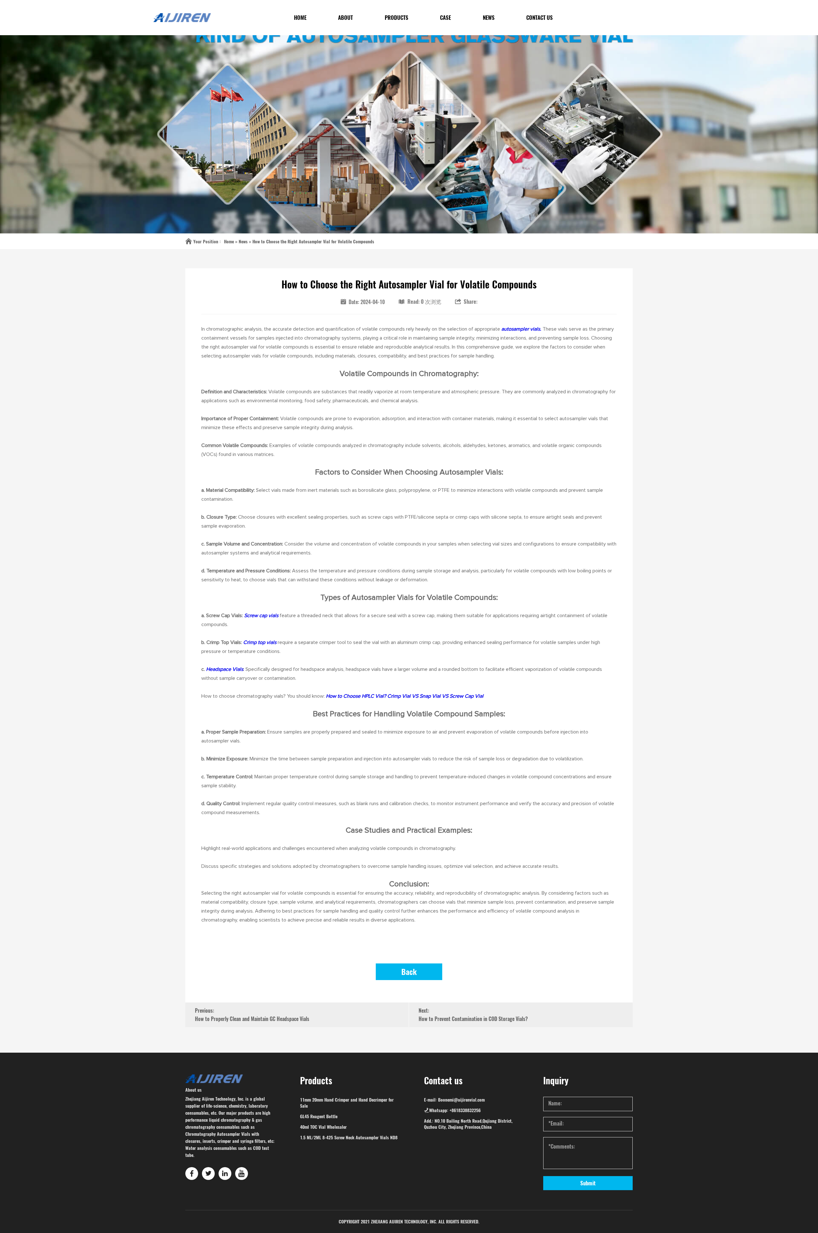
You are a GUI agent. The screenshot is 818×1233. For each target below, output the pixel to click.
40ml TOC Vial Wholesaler (323, 1127)
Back (409, 972)
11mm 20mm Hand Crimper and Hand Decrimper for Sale (347, 1103)
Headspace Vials (224, 669)
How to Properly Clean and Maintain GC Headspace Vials (252, 1019)
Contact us (539, 17)
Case (445, 17)
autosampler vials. (520, 329)
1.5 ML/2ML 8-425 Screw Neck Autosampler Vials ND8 (348, 1138)
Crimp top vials (259, 642)
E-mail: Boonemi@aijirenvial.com (454, 1100)
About (345, 17)
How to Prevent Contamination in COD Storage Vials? (473, 1019)
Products (396, 17)
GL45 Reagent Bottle (318, 1116)
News (489, 17)
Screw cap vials (261, 615)
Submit (588, 1183)
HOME (300, 17)
